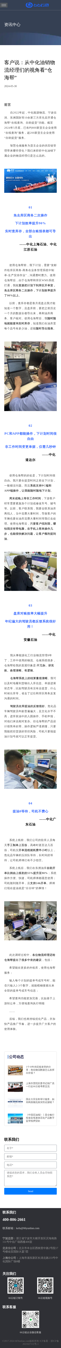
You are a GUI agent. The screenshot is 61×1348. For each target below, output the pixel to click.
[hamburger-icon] (4, 5)
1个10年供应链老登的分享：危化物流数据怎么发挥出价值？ (40, 1070)
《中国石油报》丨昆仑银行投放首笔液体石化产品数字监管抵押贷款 (40, 1118)
